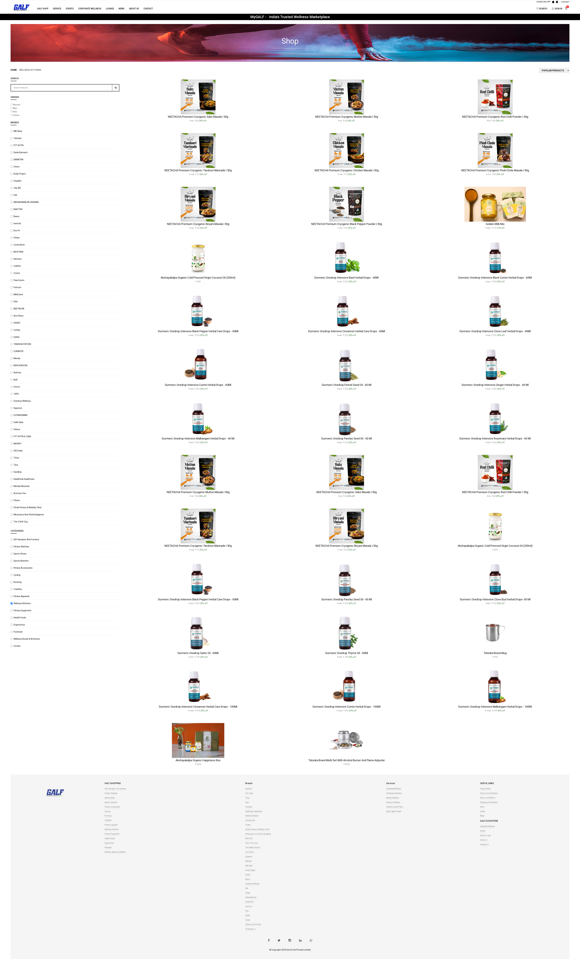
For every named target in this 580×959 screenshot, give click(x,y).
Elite (16, 301)
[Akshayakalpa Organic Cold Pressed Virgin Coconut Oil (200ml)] (198, 257)
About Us (134, 8)
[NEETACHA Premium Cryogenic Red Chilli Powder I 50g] (495, 96)
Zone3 (17, 273)
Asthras (17, 372)
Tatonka (17, 138)
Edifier (17, 337)
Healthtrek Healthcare (24, 479)
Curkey (17, 330)
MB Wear (18, 131)
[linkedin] (300, 941)
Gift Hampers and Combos (26, 539)
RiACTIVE (18, 209)
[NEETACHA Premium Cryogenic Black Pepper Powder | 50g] (347, 204)
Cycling (17, 575)
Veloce (17, 429)
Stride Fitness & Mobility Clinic (28, 507)
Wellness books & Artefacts (27, 639)
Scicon (17, 387)
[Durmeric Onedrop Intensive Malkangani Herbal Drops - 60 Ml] (198, 418)
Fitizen (17, 500)
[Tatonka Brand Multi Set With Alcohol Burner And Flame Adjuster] (347, 740)
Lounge (110, 8)
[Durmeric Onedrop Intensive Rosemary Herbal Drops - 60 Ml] (495, 418)
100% (16, 394)
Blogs (482, 816)
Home (14, 70)
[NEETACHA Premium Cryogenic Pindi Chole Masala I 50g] (495, 150)
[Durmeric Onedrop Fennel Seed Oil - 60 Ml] (347, 365)
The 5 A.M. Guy (21, 521)
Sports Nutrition (21, 561)
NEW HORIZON (20, 365)
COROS (17, 266)
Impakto (17, 181)
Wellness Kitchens (22, 603)
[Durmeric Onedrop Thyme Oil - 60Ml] (347, 633)
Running (17, 582)
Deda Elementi (20, 152)
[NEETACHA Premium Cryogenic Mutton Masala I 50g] (347, 96)
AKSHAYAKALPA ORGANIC (26, 202)
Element (18, 259)
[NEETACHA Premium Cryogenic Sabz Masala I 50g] (198, 96)
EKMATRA (18, 159)
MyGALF (17, 443)
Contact (148, 8)
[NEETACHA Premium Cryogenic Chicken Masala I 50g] (347, 150)
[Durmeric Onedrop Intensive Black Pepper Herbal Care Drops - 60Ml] (198, 311)
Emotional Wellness (394, 793)
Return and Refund (487, 798)
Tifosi (16, 458)
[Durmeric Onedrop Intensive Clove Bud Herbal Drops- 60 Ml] (495, 579)
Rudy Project (20, 174)
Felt (15, 195)
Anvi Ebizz (19, 316)
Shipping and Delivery (489, 802)
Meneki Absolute (22, 486)
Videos (482, 811)
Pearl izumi (19, 280)
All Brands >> (250, 929)
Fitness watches (21, 546)
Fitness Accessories (23, 568)
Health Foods (20, 617)
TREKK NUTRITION (22, 344)
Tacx (16, 465)
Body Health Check (393, 811)
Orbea (16, 237)
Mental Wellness (392, 798)
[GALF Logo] (21, 7)
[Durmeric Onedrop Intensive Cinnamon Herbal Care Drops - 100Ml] (198, 686)
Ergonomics (19, 624)
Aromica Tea (20, 493)
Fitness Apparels (21, 596)
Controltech (19, 245)
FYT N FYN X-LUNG (22, 436)
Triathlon (18, 589)
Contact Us (484, 844)
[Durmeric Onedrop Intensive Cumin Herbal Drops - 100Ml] (347, 686)
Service (57, 8)
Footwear (18, 632)
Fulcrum (17, 287)
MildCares (18, 294)
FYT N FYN (18, 145)
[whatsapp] (311, 941)
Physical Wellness (393, 802)
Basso (16, 216)
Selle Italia (18, 422)
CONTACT (565, 2)
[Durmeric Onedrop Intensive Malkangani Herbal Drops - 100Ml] (495, 686)
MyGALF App (485, 835)
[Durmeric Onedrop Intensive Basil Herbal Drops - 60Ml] (347, 257)
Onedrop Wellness (22, 401)
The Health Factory (252, 847)
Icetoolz (17, 223)
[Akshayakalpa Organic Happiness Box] (198, 740)
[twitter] (279, 941)
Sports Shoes (20, 553)
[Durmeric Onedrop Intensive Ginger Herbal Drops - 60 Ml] (495, 365)
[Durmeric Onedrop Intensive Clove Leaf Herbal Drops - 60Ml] (495, 311)
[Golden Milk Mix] (495, 204)
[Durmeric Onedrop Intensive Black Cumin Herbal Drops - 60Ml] (495, 257)
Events (70, 8)
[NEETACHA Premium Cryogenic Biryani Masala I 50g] (198, 204)
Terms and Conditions (489, 793)
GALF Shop (42, 8)
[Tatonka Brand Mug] (495, 633)
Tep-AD (17, 188)
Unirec (17, 166)
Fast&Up (18, 472)
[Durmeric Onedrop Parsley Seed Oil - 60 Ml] (347, 418)
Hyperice (18, 408)
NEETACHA (19, 308)
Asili (16, 379)
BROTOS (249, 838)
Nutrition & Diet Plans (394, 807)
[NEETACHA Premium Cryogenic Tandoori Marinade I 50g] (198, 150)
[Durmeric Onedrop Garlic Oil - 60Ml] (198, 633)
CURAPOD (18, 351)
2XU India (18, 450)
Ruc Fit (17, 230)
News (121, 8)
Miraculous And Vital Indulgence (29, 514)
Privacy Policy (485, 789)
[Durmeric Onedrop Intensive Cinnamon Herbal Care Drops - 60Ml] (347, 311)
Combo (17, 646)
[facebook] (269, 941)
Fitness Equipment (22, 610)
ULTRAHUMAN (20, 415)
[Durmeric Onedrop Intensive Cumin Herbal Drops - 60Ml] (198, 365)
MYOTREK (18, 252)
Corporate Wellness (89, 8)
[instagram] (289, 941)
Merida (17, 358)
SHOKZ (17, 323)
